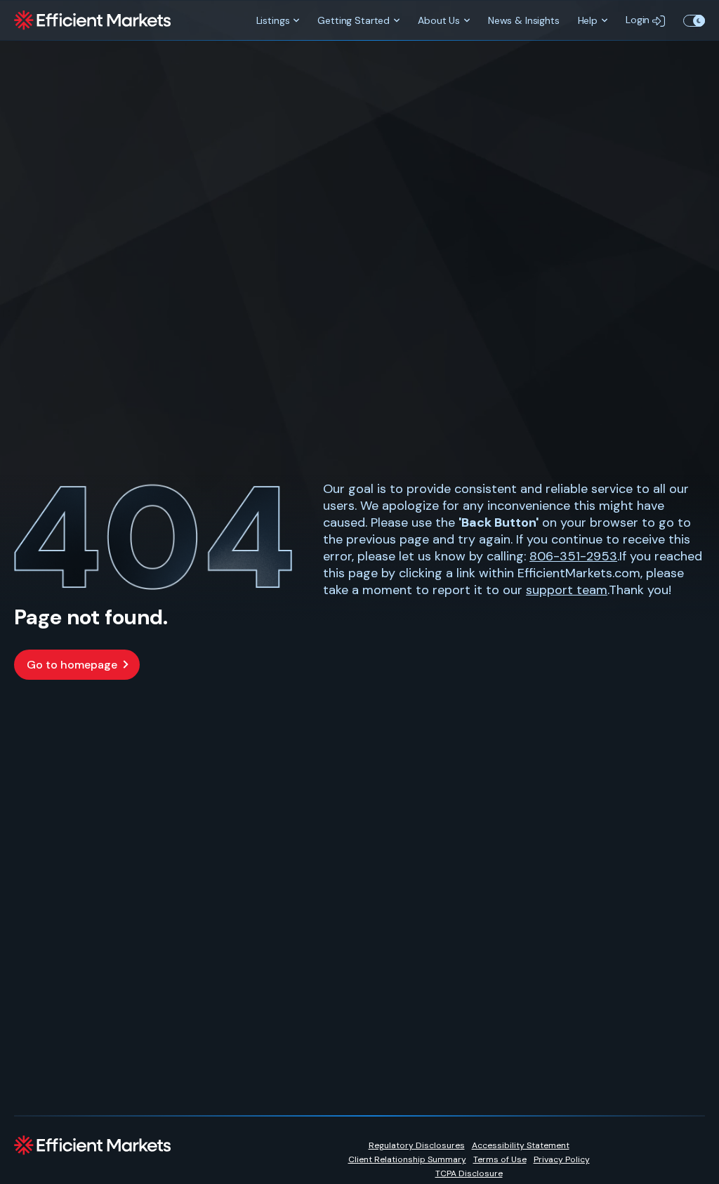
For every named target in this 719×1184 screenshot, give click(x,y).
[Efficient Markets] (92, 20)
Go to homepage (72, 664)
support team (566, 589)
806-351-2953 (573, 556)
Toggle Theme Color (694, 20)
